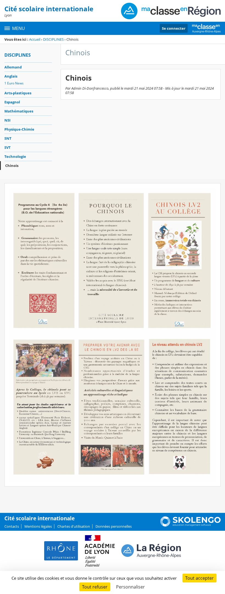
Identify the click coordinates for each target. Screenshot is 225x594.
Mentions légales (38, 526)
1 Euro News (14, 83)
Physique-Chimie (19, 129)
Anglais (10, 76)
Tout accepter (199, 578)
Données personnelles (113, 526)
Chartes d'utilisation (73, 526)
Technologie (15, 156)
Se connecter (173, 28)
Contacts (11, 526)
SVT (7, 147)
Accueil (34, 39)
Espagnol (12, 102)
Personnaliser (130, 587)
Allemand (13, 67)
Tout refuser (95, 587)
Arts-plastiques (17, 92)
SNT (8, 138)
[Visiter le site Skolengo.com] (190, 525)
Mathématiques (18, 111)
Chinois (11, 165)
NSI (7, 120)
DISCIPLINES (53, 39)
